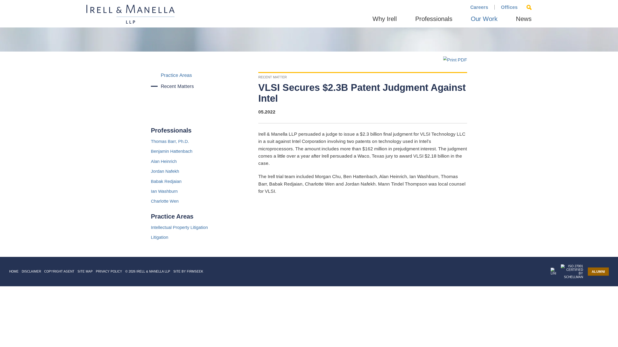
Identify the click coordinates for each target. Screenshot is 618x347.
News (524, 18)
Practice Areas (176, 75)
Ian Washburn (164, 191)
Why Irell (384, 18)
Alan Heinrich (164, 161)
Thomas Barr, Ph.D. (170, 141)
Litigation (159, 237)
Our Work (484, 18)
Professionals (433, 18)
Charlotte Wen (165, 201)
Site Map (85, 271)
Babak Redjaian (166, 181)
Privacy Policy (109, 271)
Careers (479, 7)
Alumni (598, 272)
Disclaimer (31, 271)
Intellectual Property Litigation (179, 227)
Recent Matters (177, 86)
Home (14, 271)
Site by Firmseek (188, 271)
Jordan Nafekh (165, 171)
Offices (509, 7)
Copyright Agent (59, 271)
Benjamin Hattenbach (171, 151)
